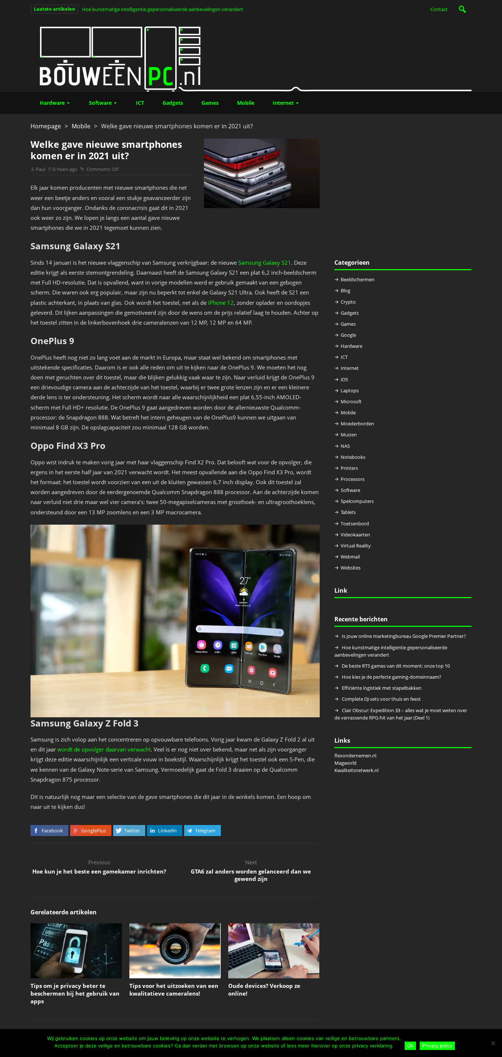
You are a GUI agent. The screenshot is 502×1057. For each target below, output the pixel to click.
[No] (492, 1043)
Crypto (348, 302)
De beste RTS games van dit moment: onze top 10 (396, 666)
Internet (283, 102)
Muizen (349, 434)
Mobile (245, 102)
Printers (349, 468)
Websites (351, 567)
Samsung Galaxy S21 (264, 262)
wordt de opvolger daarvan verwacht (104, 749)
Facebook (52, 830)
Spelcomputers (357, 501)
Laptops (350, 390)
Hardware (52, 102)
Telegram (205, 830)
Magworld (345, 763)
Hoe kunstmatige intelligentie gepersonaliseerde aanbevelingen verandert (162, 9)
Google (348, 335)
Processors (353, 479)
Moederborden (357, 423)
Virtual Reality (356, 545)
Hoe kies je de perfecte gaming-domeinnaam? (391, 677)
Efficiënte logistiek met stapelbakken (382, 688)
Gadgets (172, 102)
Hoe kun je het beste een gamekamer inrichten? (99, 871)
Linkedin (167, 830)
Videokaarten (355, 534)
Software (100, 102)
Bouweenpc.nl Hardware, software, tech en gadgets (251, 55)
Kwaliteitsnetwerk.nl (356, 770)
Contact (439, 9)
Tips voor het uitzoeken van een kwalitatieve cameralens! (173, 989)
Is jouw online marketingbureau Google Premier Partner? (404, 636)
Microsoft (351, 401)
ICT (140, 102)
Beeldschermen (357, 279)
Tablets (348, 512)
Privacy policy (437, 1046)
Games (210, 102)
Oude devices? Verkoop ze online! (264, 989)
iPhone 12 (221, 302)
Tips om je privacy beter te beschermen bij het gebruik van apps (75, 993)
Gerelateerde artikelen (64, 912)
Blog (345, 290)
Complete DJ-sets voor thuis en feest (381, 699)
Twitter (132, 830)
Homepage (46, 126)
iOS (344, 379)
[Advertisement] (402, 190)
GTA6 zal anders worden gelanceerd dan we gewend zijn (251, 875)
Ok (410, 1046)
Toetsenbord (355, 523)
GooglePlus (93, 830)
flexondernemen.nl (355, 755)
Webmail (350, 556)
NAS (345, 446)
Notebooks (353, 457)
